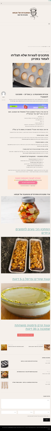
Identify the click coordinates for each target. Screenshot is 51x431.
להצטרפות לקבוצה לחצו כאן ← (28, 182)
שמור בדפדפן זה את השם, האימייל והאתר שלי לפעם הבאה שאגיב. (37, 416)
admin (3, 97)
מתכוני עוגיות (40, 51)
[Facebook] (50, 1)
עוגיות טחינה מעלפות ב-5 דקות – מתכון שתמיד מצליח (24, 382)
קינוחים (43, 373)
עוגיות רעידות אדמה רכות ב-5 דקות (29, 361)
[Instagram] (49, 1)
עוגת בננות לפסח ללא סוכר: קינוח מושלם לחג (27, 371)
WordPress (11, 427)
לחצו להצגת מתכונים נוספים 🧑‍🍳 (25, 335)
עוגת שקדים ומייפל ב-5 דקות (31, 279)
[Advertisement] (25, 35)
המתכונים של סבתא (40, 427)
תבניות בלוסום (21, 427)
